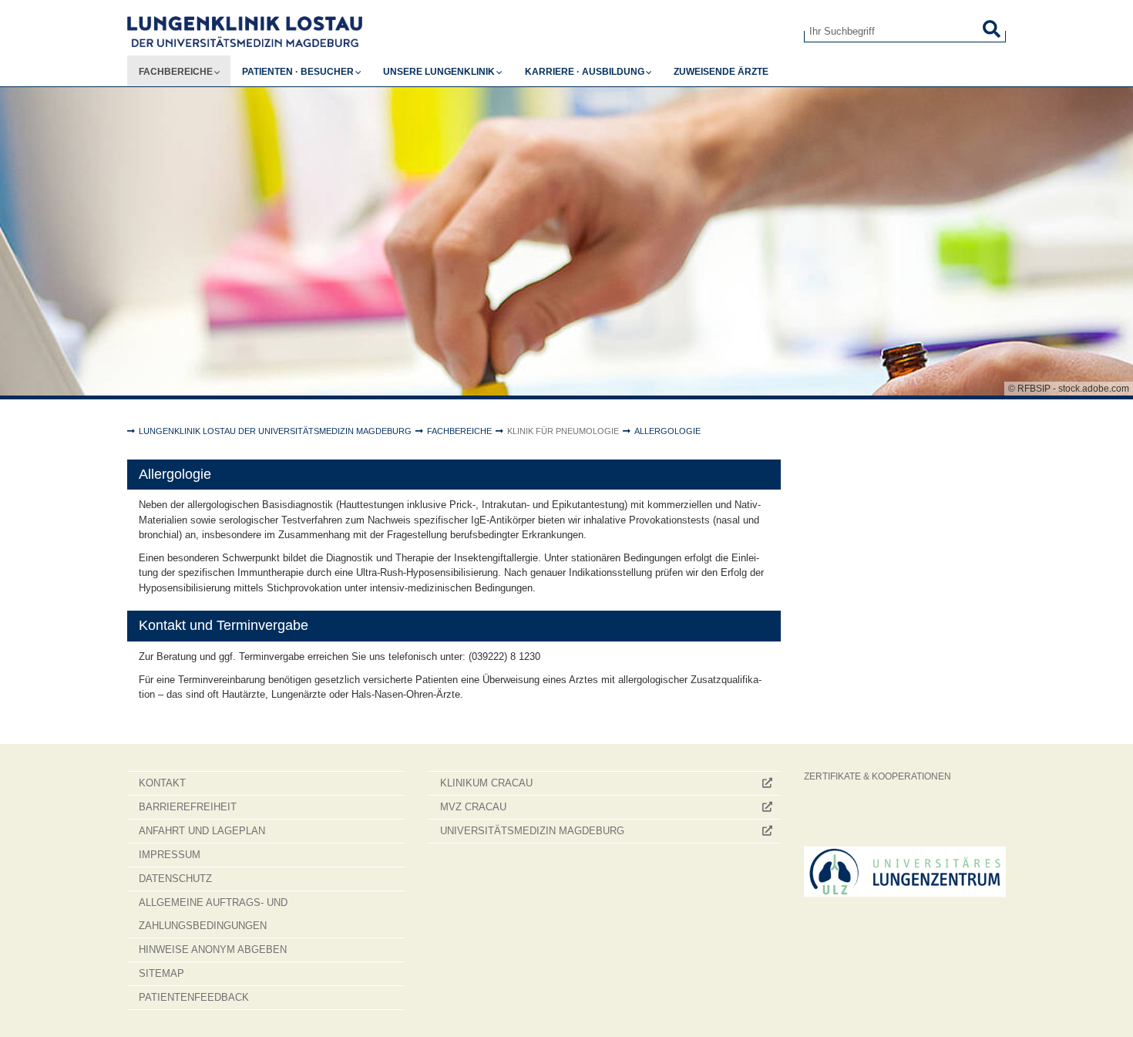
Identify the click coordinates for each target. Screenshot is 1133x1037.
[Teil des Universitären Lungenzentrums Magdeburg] (905, 872)
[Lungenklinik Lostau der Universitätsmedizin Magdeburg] (454, 31)
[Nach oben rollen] (1106, 1010)
